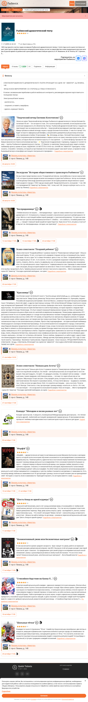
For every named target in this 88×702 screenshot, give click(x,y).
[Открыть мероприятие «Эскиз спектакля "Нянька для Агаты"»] (8, 376)
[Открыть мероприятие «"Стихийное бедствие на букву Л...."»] (8, 586)
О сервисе (66, 669)
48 (29, 66)
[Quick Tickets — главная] (4, 3)
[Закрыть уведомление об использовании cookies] (85, 680)
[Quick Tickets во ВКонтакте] (17, 674)
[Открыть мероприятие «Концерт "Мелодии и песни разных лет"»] (8, 419)
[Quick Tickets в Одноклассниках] (22, 674)
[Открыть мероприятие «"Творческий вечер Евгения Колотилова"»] (8, 126)
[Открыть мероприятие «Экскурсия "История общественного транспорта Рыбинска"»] (8, 180)
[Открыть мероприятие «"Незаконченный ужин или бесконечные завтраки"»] (8, 548)
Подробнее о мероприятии (63, 151)
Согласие (33, 699)
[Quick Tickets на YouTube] (27, 674)
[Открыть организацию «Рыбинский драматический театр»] (8, 32)
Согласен (44, 696)
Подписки (37, 66)
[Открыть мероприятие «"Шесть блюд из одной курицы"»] (8, 509)
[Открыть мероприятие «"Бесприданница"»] (8, 218)
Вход (72, 3)
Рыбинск (16, 10)
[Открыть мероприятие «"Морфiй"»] (8, 457)
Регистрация (80, 3)
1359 (23, 66)
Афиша (5, 66)
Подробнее (6, 691)
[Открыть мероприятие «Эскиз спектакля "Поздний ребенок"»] (8, 257)
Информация (50, 66)
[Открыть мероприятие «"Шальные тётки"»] (8, 632)
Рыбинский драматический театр (34, 30)
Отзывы (15, 66)
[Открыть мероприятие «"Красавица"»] (8, 295)
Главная (5, 10)
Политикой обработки (68, 699)
